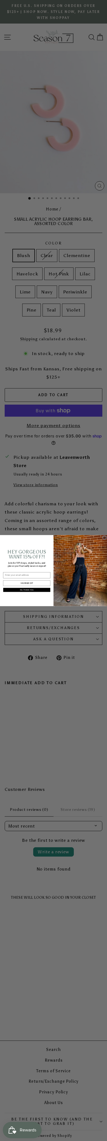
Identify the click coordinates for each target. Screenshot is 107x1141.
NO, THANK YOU (27, 590)
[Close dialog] (104, 537)
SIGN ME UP (27, 583)
